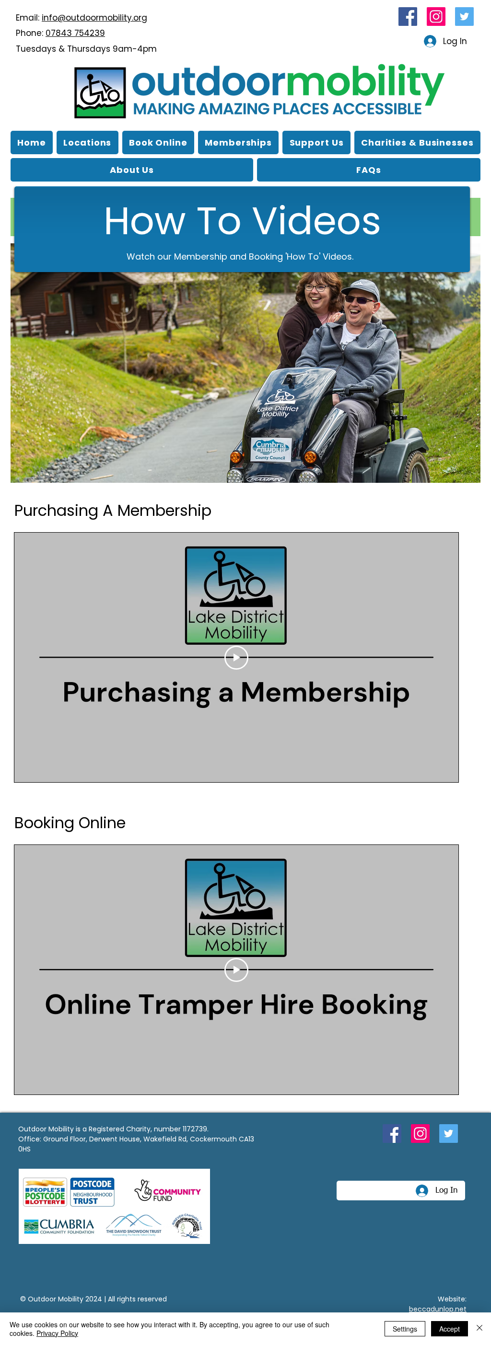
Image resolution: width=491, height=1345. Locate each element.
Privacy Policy (57, 1333)
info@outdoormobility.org (94, 17)
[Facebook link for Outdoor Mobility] (407, 16)
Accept (449, 1329)
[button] (132, 170)
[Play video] (236, 658)
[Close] (479, 1328)
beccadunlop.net (438, 1309)
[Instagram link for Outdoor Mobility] (436, 16)
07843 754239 (75, 33)
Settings (405, 1329)
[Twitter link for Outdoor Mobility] (464, 16)
